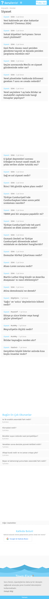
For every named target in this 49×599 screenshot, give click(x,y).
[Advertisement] (24, 126)
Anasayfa (4, 8)
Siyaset (6, 17)
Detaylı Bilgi (8, 591)
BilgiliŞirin (15, 298)
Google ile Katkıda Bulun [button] (19, 539)
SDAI (13, 17)
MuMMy (14, 326)
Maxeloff (14, 312)
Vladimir (14, 347)
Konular (13, 8)
